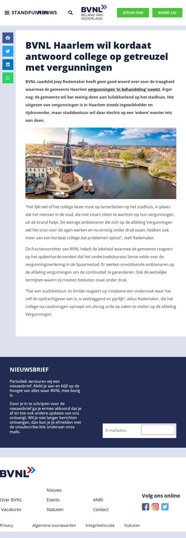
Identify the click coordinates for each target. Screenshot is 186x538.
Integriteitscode (100, 525)
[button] (70, 13)
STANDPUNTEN (30, 12)
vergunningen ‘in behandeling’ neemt (124, 89)
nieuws (47, 12)
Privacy (6, 525)
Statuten (132, 525)
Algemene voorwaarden (54, 525)
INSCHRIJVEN (158, 429)
